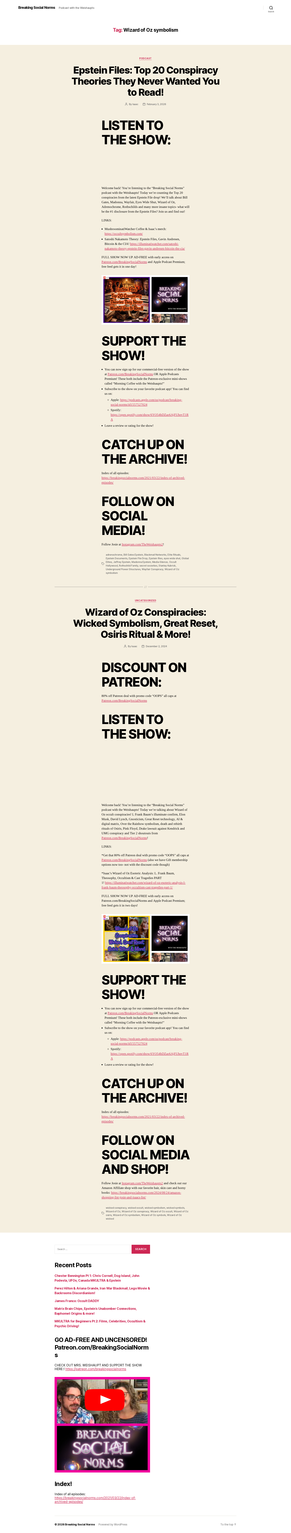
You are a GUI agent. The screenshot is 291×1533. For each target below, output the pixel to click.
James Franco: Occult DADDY (77, 1301)
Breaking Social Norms (36, 7)
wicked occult (135, 1207)
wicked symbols (175, 1207)
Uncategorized (145, 600)
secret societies (148, 565)
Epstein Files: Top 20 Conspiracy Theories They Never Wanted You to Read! (145, 81)
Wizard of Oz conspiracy (135, 1211)
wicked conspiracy (116, 1207)
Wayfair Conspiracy (152, 569)
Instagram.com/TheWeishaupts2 (142, 544)
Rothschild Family (128, 565)
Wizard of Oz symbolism (126, 1215)
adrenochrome (114, 554)
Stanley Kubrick (167, 565)
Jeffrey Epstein (121, 561)
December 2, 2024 (156, 646)
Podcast (145, 58)
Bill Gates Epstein (133, 554)
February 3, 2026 (156, 104)
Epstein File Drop (138, 558)
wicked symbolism (155, 1207)
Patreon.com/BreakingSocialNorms (124, 262)
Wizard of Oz (113, 1211)
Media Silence (160, 561)
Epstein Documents (116, 558)
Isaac (135, 104)
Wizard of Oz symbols (153, 1215)
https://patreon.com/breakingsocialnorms (95, 1369)
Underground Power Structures (123, 569)
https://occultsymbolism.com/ (124, 234)
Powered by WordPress (112, 1524)
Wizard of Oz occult (161, 1211)
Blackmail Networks (155, 554)
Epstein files (155, 558)
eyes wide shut (172, 558)
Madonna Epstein (141, 561)
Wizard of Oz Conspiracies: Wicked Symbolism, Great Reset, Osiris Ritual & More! (145, 623)
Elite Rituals (173, 554)
